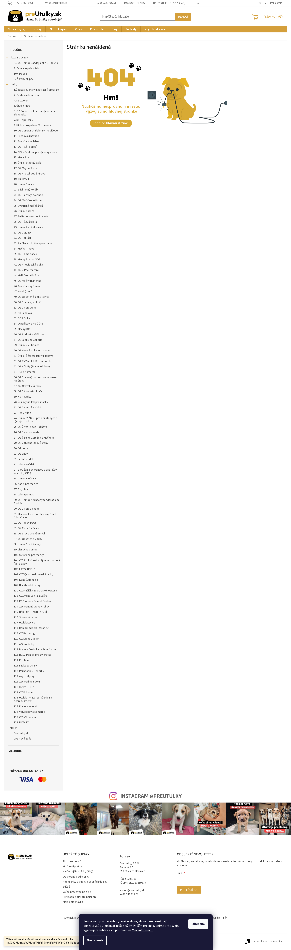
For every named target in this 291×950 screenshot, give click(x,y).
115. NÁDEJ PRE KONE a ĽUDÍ (30, 612)
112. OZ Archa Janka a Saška (31, 596)
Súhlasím (198, 924)
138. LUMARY (21, 723)
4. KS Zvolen (21, 101)
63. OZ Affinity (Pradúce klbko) (32, 367)
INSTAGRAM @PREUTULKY (151, 796)
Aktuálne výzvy (19, 58)
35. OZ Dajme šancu (25, 254)
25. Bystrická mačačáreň (28, 206)
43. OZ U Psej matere (26, 270)
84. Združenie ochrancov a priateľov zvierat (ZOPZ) (35, 471)
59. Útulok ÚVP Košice (26, 345)
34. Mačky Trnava (24, 249)
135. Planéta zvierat (25, 706)
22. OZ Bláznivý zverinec (28, 195)
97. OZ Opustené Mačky (28, 539)
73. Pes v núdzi (22, 413)
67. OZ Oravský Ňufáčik (27, 386)
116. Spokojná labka (25, 617)
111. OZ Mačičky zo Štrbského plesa (35, 591)
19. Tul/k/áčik (22, 179)
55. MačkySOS (22, 329)
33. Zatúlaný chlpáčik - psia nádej (33, 243)
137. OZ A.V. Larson (25, 717)
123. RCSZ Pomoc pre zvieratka (32, 655)
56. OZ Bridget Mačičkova (29, 335)
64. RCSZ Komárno (25, 372)
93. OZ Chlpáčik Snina (26, 528)
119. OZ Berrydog (24, 633)
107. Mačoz (20, 74)
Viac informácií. (142, 930)
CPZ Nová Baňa (22, 739)
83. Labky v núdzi (24, 465)
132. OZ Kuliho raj (24, 692)
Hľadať (183, 16)
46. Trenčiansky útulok (27, 286)
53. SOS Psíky (22, 318)
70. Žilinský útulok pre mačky (31, 402)
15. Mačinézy (21, 157)
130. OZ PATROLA (24, 687)
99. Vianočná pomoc (25, 550)
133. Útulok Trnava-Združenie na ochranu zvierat (33, 699)
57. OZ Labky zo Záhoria (28, 340)
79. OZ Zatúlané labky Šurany (31, 443)
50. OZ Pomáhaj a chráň (27, 302)
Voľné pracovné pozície (77, 892)
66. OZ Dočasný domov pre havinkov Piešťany (35, 379)
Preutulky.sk (21, 733)
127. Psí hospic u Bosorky (29, 671)
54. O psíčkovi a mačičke (28, 324)
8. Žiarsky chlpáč (24, 79)
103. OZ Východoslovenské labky (33, 574)
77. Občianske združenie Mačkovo (34, 438)
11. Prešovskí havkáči (26, 136)
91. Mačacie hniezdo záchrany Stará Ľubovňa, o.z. (35, 516)
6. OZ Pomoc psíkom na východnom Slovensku (35, 113)
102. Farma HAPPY (24, 569)
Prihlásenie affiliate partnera (80, 897)
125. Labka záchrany (26, 666)
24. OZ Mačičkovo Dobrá (28, 200)
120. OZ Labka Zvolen (26, 639)
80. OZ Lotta (21, 448)
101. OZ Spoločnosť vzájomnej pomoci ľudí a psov (37, 562)
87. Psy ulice (21, 489)
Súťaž (66, 887)
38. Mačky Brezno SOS (27, 260)
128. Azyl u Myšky (24, 676)
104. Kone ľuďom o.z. (26, 580)
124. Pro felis (21, 660)
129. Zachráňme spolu (27, 682)
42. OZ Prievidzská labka (28, 265)
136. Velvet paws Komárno (29, 712)
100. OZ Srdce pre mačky (29, 555)
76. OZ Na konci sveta (26, 432)
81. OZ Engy (21, 454)
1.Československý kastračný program (36, 90)
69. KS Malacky (22, 397)
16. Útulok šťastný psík (27, 163)
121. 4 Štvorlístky (24, 644)
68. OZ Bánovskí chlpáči (28, 391)
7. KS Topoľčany (23, 120)
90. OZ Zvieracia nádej (27, 509)
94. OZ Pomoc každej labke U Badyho (36, 63)
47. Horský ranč (23, 292)
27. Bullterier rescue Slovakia (31, 216)
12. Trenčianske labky (27, 141)
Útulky (13, 84)
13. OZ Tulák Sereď (25, 147)
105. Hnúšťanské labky (27, 585)
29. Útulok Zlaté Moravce (28, 227)
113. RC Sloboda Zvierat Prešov (32, 601)
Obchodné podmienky (76, 877)
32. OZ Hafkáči (22, 238)
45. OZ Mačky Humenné (27, 281)
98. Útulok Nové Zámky (27, 544)
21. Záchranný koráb (26, 190)
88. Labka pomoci (24, 495)
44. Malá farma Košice (27, 276)
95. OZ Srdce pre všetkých (30, 534)
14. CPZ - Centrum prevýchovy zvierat (36, 152)
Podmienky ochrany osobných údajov (85, 882)
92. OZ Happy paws (25, 523)
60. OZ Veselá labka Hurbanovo (32, 351)
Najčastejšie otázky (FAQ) (169, 3)
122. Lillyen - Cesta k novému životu (35, 649)
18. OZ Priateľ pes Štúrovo (29, 174)
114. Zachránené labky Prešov (32, 607)
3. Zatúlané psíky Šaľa (27, 68)
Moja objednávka (73, 902)
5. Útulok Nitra (22, 106)
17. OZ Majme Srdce (26, 168)
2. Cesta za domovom (27, 95)
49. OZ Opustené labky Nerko (31, 297)
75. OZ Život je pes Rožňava (30, 427)
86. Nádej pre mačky (26, 484)
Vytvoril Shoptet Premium (268, 942)
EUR (260, 3)
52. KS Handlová (23, 313)
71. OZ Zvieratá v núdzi (27, 408)
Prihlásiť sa (188, 890)
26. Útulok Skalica (24, 211)
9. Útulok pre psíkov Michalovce (32, 125)
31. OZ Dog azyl (23, 233)
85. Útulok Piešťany (25, 479)
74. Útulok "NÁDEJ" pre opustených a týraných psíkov (35, 420)
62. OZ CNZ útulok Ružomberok (32, 361)
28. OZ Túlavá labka (25, 222)
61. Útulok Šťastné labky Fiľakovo (33, 356)
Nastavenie (95, 940)
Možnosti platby (134, 3)
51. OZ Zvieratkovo (25, 308)
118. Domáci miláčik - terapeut (31, 628)
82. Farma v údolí (24, 459)
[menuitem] (17, 29)
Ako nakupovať (106, 3)
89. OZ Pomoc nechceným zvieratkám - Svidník (37, 501)
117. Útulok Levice (24, 623)
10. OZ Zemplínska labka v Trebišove (36, 131)
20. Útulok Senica (24, 184)
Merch (13, 728)
